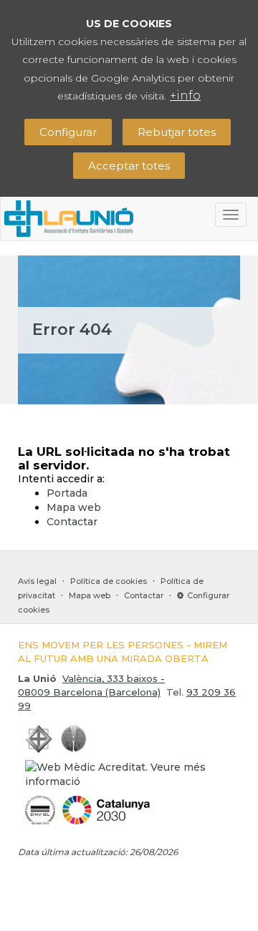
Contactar (72, 521)
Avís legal (37, 581)
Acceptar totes (129, 165)
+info (185, 95)
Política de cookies (108, 581)
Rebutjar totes (177, 132)
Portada (67, 493)
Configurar (68, 132)
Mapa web (74, 507)
